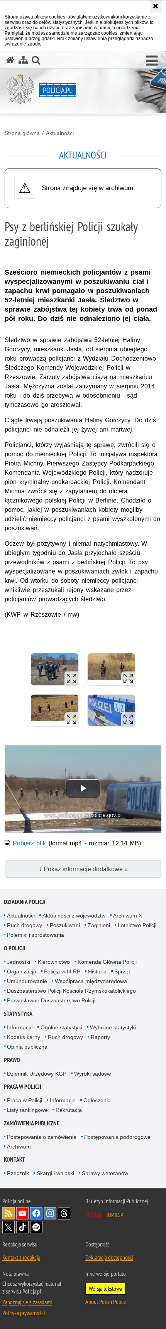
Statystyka (18, 1014)
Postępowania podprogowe (117, 1137)
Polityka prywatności (23, 1313)
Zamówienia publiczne (31, 1123)
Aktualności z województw (73, 915)
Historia (97, 971)
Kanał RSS (8, 1213)
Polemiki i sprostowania (35, 935)
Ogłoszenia (97, 1100)
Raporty (100, 1037)
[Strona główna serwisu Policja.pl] (10, 60)
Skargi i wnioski (55, 1173)
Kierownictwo (54, 962)
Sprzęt (122, 971)
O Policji (14, 948)
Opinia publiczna (27, 1047)
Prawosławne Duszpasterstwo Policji (51, 1000)
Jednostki (18, 962)
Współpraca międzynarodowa (91, 981)
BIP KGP (115, 1215)
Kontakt (14, 1159)
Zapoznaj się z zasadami (27, 1302)
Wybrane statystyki (113, 1027)
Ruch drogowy (24, 925)
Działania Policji (25, 902)
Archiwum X (127, 915)
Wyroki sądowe (92, 1074)
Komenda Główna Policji (107, 962)
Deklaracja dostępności (109, 1257)
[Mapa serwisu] (23, 60)
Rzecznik (18, 1173)
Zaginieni (99, 925)
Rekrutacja (69, 1110)
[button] (152, 61)
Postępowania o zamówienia (41, 1137)
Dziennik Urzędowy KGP (36, 1074)
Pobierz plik (29, 843)
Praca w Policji (22, 1087)
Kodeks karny (23, 1037)
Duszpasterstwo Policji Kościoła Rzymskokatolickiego (71, 991)
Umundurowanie (27, 981)
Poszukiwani (65, 925)
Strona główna (22, 133)
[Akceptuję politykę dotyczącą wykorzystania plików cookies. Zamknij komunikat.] (155, 6)
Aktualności (60, 133)
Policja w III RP (62, 971)
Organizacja (21, 971)
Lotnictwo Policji (137, 925)
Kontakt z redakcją (21, 1257)
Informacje (20, 1027)
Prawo (12, 1060)
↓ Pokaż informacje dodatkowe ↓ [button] (83, 869)
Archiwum (19, 1146)
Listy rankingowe (27, 1110)
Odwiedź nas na (22, 1213)
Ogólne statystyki (61, 1027)
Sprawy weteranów (105, 1173)
